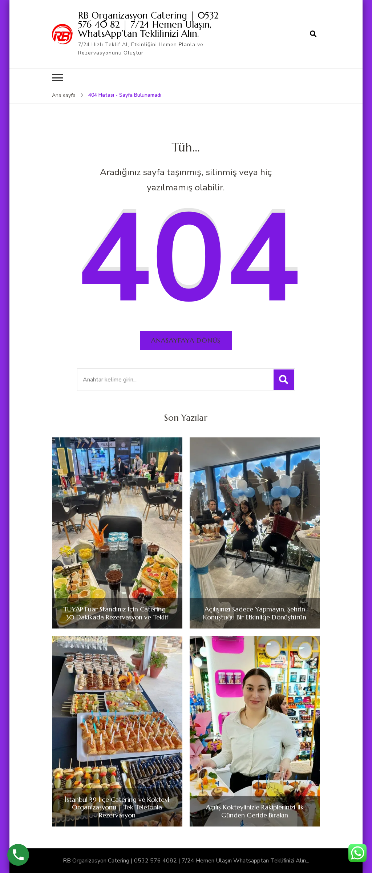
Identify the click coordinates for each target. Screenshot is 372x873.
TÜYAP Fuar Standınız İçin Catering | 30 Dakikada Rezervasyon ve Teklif (117, 613)
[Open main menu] (57, 78)
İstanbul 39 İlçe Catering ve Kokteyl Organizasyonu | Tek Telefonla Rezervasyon (117, 807)
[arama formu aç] (313, 34)
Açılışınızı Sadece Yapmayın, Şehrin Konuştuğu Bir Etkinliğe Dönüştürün (254, 613)
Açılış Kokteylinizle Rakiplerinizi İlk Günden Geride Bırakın (255, 811)
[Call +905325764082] (18, 855)
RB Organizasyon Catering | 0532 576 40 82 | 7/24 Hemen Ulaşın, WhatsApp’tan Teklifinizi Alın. (148, 24)
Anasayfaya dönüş (186, 340)
